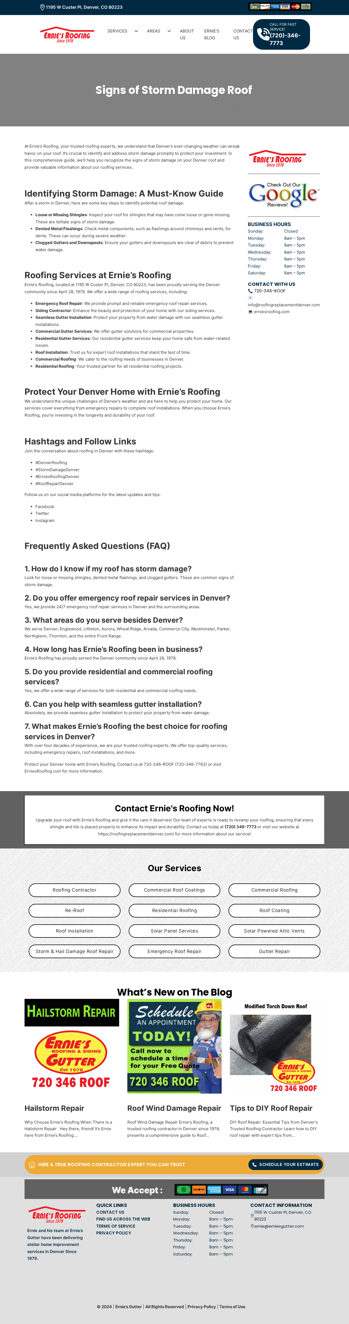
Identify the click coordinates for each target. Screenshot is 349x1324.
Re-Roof (74, 910)
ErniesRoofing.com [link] (43, 771)
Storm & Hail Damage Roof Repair (75, 951)
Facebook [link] (44, 506)
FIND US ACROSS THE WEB (123, 1219)
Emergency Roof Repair (174, 951)
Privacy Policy (202, 1306)
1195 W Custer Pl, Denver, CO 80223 (84, 7)
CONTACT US (110, 1212)
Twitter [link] (42, 513)
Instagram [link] (45, 520)
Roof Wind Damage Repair (174, 1108)
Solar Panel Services (174, 931)
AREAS (153, 31)
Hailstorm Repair (54, 1108)
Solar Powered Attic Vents (274, 931)
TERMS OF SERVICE (115, 1226)
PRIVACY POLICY (113, 1233)
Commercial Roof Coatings (174, 890)
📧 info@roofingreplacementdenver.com (284, 301)
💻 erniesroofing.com (269, 311)
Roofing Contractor (74, 890)
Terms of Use (232, 1306)
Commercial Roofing (274, 890)
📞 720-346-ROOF (266, 291)
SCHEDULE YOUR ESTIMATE (289, 1164)
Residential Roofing (174, 910)
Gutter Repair (274, 951)
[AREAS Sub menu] (167, 31)
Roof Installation (75, 931)
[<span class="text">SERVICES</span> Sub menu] (134, 31)
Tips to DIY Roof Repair (271, 1108)
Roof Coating (275, 910)
